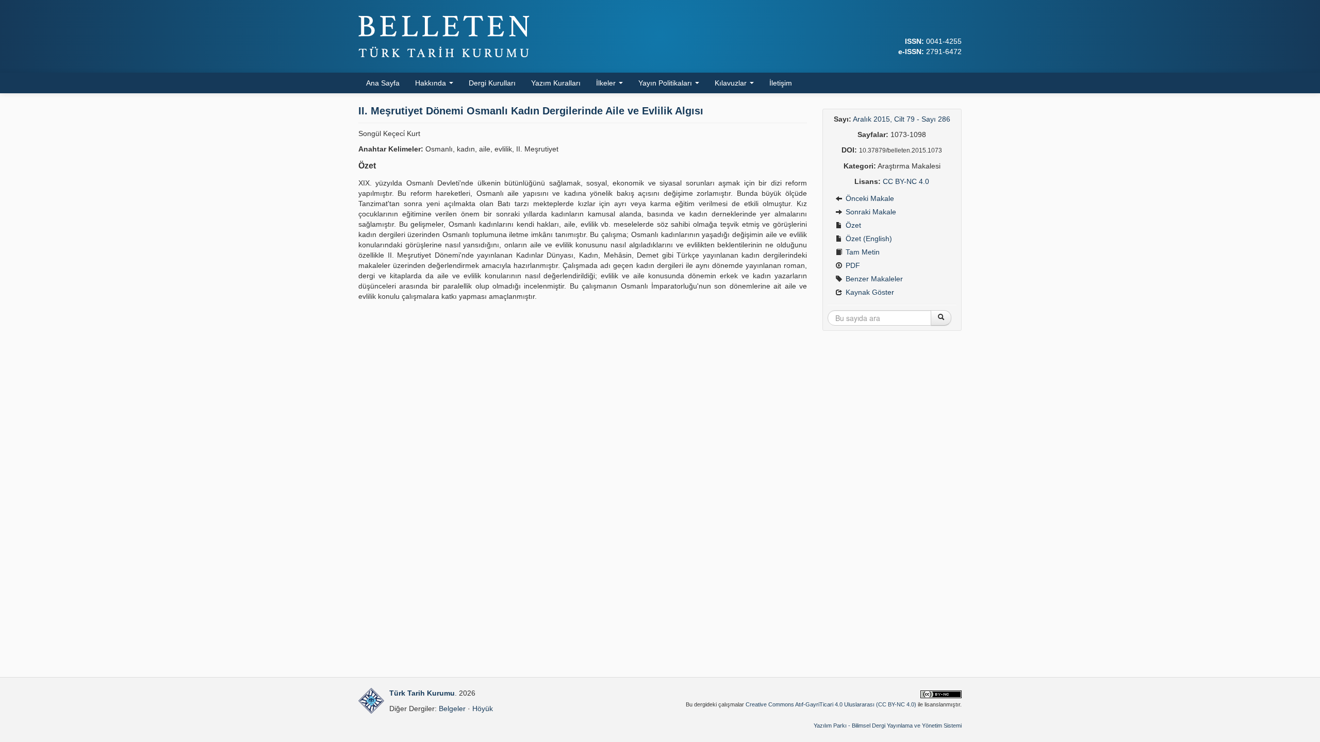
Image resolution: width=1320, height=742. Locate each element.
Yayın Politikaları (666, 83)
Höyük (482, 708)
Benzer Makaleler (873, 279)
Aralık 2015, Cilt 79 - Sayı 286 (901, 119)
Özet (852, 225)
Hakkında (431, 83)
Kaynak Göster (869, 292)
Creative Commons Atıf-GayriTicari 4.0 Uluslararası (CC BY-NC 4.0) (831, 704)
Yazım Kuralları (556, 83)
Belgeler (452, 708)
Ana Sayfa (383, 83)
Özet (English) (868, 238)
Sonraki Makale (870, 212)
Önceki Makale (869, 198)
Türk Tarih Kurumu (422, 693)
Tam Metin (862, 252)
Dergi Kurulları (492, 83)
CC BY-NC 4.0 (906, 181)
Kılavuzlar (732, 83)
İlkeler (607, 83)
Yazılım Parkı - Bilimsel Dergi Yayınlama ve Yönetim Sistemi (888, 725)
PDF (852, 265)
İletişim (780, 83)
